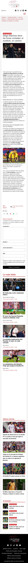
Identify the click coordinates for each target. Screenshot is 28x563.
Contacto (15, 548)
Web (4, 253)
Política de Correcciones (20, 553)
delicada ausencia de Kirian (11, 119)
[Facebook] (15, 11)
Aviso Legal (22, 548)
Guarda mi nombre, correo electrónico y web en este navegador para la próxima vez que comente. (14, 262)
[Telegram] (20, 11)
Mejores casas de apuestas (14, 555)
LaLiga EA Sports (12, 17)
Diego (18, 142)
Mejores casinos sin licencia (14, 558)
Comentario (6, 226)
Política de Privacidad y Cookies (14, 551)
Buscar (4, 10)
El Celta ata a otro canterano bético (13, 293)
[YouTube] (25, 11)
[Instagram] (18, 11)
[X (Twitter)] (23, 11)
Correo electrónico (8, 247)
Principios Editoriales (7, 553)
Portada (4, 17)
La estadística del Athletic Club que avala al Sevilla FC (13, 365)
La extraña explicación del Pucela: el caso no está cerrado (12, 340)
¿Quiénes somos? (7, 548)
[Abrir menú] (24, 13)
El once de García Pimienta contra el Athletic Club (13, 317)
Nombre (5, 242)
